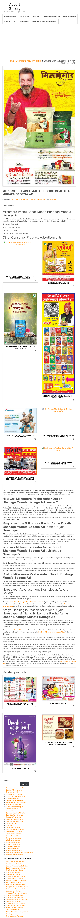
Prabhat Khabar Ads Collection (16, 876)
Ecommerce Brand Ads (13, 804)
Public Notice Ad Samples (14, 807)
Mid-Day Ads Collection (13, 882)
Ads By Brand (24, 16)
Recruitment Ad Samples (14, 832)
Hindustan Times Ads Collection (16, 893)
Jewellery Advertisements (14, 800)
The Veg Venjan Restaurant (15, 916)
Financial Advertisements (14, 821)
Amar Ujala (14, 199)
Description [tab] (9, 205)
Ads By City (36, 16)
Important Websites (12, 910)
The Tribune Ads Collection (15, 870)
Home (12, 61)
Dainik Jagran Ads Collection (15, 905)
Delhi (38, 61)
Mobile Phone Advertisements (16, 802)
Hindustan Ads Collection (14, 895)
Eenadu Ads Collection (13, 901)
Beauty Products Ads (13, 811)
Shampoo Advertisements (14, 855)
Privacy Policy (9, 22)
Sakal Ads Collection (13, 872)
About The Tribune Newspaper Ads (17, 912)
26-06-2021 (53, 199)
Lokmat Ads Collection (13, 891)
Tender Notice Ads (12, 836)
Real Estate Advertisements (15, 830)
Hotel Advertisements (13, 798)
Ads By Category (10, 16)
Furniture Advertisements (14, 794)
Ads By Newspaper (69, 16)
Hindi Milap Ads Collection (14, 897)
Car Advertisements (12, 809)
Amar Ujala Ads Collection (14, 908)
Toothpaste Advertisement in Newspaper (19, 852)
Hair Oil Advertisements (14, 850)
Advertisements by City (25, 61)
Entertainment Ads (12, 792)
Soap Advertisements (13, 848)
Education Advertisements (14, 815)
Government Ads (11, 823)
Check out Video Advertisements (44, 22)
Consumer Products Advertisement (30, 199)
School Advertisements (13, 846)
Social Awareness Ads (13, 834)
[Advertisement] (40, 41)
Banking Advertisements (14, 790)
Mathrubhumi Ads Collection (15, 885)
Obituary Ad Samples (13, 827)
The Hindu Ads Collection (14, 864)
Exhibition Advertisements (14, 819)
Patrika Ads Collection (13, 874)
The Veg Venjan (11, 914)
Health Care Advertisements (15, 796)
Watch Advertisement (13, 840)
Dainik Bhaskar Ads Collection (16, 868)
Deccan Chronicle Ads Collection (17, 866)
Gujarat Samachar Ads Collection (17, 899)
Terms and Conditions (51, 16)
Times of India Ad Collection (15, 862)
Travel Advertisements (13, 838)
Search (6, 780)
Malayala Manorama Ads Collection (17, 887)
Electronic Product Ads (13, 817)
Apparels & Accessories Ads (15, 788)
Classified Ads (23, 22)
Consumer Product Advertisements (17, 813)
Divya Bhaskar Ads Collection (15, 903)
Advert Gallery (15, 6)
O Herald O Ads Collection (14, 878)
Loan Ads (9, 825)
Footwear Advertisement (14, 844)
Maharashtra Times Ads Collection (17, 889)
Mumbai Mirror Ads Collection (16, 880)
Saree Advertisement (13, 842)
